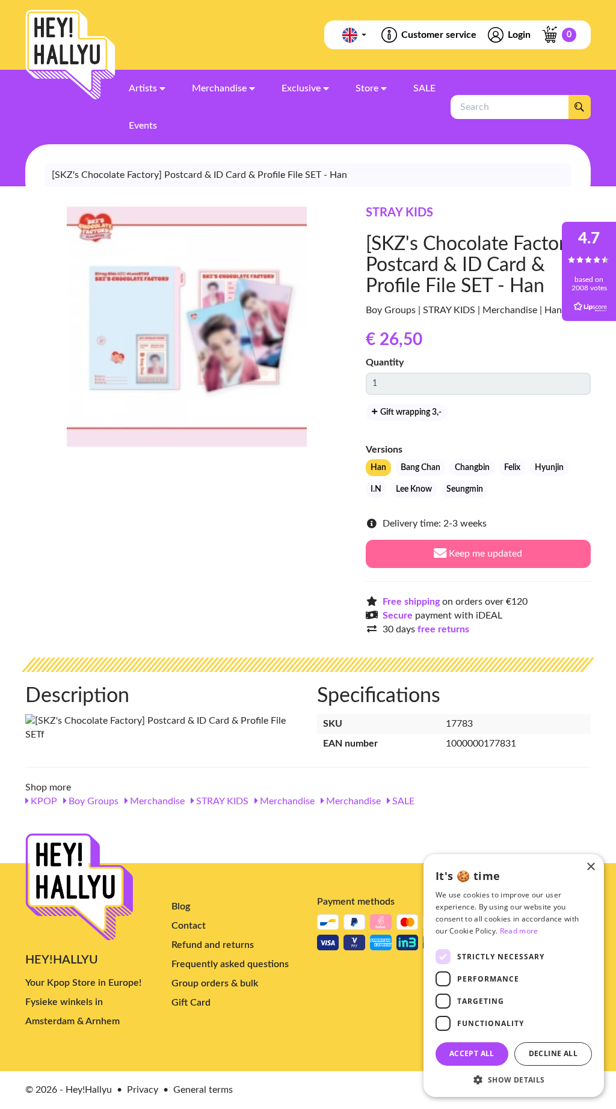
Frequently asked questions (230, 964)
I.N (376, 489)
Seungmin (464, 489)
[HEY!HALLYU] (70, 55)
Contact (188, 925)
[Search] (579, 107)
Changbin (472, 467)
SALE (402, 801)
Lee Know (414, 489)
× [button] (590, 867)
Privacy (142, 1090)
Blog (180, 906)
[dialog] (514, 975)
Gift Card (191, 1002)
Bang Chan (420, 467)
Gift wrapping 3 (410, 412)
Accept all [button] (471, 1053)
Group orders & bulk (214, 983)
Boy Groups (92, 801)
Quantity (385, 362)
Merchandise (156, 801)
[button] (514, 1079)
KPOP (42, 801)
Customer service (438, 35)
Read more (519, 931)
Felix (512, 467)
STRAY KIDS (399, 213)
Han (378, 467)
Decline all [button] (553, 1053)
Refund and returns (212, 945)
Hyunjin (549, 467)
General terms (203, 1090)
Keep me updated (484, 553)
